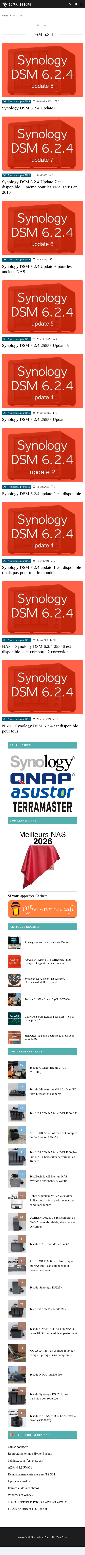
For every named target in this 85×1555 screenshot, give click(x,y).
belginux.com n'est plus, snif (25, 1460)
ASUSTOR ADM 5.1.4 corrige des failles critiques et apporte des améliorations (48, 961)
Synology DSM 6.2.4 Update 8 (29, 107)
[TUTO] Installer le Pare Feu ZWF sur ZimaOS (38, 1502)
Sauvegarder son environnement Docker (47, 942)
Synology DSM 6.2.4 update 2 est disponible (41, 493)
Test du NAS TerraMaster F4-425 (50, 1244)
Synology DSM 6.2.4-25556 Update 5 (35, 345)
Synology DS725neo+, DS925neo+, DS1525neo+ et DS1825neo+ (45, 980)
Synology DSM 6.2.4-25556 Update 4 (35, 419)
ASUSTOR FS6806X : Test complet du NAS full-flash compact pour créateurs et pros (52, 1266)
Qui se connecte (18, 1447)
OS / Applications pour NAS (16, 101)
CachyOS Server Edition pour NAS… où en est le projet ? (49, 1018)
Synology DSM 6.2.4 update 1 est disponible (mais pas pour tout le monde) (41, 570)
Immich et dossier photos (23, 1488)
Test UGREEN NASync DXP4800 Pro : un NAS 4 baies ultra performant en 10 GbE (53, 1157)
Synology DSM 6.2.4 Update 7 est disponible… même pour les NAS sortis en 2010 (39, 187)
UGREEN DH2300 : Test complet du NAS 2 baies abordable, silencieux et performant (52, 1222)
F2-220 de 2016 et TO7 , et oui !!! (29, 1508)
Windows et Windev (20, 1495)
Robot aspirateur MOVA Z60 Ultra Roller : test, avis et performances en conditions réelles (52, 1200)
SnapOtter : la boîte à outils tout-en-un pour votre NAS (49, 1037)
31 (56, 719)
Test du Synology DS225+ (46, 1287)
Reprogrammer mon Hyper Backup (30, 1453)
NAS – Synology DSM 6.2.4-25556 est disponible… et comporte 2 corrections (36, 649)
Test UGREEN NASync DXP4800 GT (53, 1113)
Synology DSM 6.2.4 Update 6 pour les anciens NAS (37, 269)
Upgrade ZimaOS (19, 1481)
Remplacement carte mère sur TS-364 (31, 1474)
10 (54, 640)
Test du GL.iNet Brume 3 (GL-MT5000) (48, 999)
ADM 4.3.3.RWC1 (20, 1467)
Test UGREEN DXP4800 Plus (48, 1309)
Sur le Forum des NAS (32, 1435)
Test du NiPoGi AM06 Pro (46, 1374)
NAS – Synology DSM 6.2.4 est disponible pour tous (40, 728)
